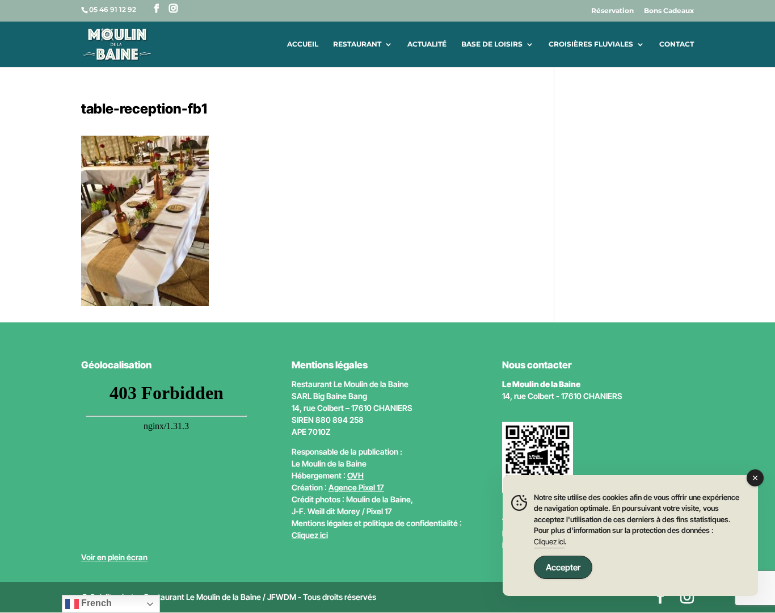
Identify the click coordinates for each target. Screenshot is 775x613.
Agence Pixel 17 (356, 487)
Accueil (302, 44)
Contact (676, 44)
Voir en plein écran (114, 557)
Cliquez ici (310, 535)
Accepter (563, 567)
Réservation (612, 11)
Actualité (427, 44)
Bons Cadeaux (669, 11)
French (95, 603)
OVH (355, 475)
